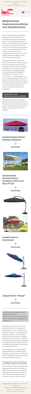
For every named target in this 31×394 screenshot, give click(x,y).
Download (15, 147)
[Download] (15, 144)
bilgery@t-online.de (20, 5)
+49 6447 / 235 (10, 5)
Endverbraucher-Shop (13, 316)
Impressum (9, 391)
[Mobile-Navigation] (28, 12)
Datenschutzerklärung (18, 391)
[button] (26, 12)
